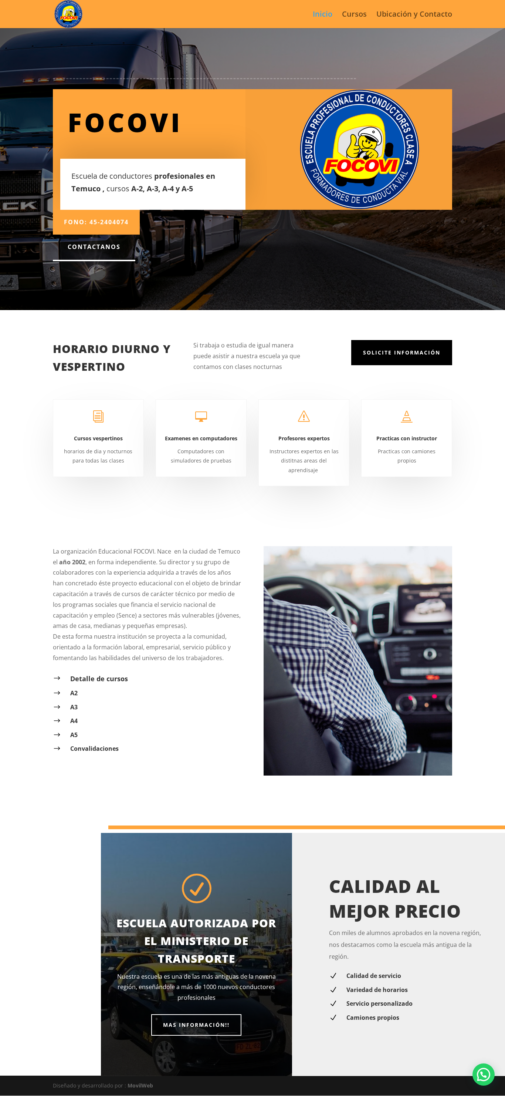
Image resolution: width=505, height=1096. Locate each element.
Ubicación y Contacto (414, 15)
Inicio (322, 15)
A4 (74, 721)
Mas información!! (196, 1024)
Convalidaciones (94, 748)
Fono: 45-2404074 (96, 222)
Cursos (354, 15)
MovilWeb (140, 1085)
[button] (483, 1074)
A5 (74, 735)
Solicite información (401, 352)
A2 (74, 693)
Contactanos (94, 247)
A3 (74, 707)
